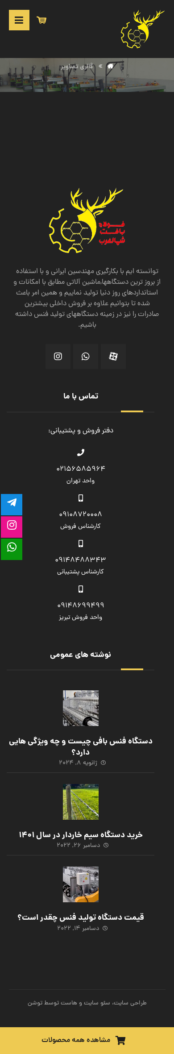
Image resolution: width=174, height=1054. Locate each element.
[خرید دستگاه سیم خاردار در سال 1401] (81, 802)
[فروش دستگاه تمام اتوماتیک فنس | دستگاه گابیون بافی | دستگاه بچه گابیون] (143, 29)
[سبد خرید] (41, 20)
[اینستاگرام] (58, 356)
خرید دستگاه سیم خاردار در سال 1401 (81, 835)
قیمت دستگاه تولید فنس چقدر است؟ (80, 918)
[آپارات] (113, 356)
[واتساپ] (85, 356)
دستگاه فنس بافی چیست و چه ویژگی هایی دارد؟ (81, 747)
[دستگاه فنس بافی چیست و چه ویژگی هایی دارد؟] (81, 708)
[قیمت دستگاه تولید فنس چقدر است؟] (81, 884)
